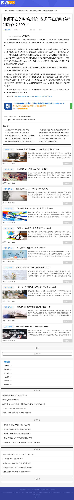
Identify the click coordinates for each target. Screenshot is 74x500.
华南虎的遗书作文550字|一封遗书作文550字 (17, 425)
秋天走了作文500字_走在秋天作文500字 (20, 116)
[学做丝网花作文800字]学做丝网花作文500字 (33, 307)
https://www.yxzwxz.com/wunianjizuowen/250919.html (33, 96)
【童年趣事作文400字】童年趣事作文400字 (52, 138)
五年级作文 (19, 10)
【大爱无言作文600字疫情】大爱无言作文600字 (16, 413)
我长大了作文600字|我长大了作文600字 (17, 133)
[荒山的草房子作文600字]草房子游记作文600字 (18, 438)
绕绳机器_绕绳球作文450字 (10, 400)
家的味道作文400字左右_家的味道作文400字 (33, 267)
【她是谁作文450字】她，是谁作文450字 (32, 169)
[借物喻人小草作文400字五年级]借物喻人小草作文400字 (37, 149)
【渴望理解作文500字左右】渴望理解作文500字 (16, 472)
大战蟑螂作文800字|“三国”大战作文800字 (14, 395)
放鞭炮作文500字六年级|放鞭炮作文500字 (32, 326)
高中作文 (8, 373)
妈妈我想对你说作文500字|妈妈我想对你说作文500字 (55, 133)
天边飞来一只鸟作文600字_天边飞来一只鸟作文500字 (21, 141)
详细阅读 (66, 164)
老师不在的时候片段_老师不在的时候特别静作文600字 (40, 10)
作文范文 (8, 381)
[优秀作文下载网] (8, 4)
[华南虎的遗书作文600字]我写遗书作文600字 (17, 433)
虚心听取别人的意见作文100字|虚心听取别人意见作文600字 (22, 442)
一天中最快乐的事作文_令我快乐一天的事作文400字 (36, 287)
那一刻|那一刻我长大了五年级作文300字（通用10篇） (18, 454)
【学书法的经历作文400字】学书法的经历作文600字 (18, 467)
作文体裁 (8, 377)
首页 (6, 10)
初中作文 (8, 369)
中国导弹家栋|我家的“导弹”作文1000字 (31, 248)
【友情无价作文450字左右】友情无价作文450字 (16, 463)
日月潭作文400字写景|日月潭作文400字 (14, 408)
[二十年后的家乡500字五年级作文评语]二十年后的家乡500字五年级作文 (23, 404)
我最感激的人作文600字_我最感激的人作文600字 (54, 130)
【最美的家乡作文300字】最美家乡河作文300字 (34, 208)
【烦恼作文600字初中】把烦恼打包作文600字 (33, 228)
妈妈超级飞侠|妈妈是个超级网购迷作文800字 (18, 138)
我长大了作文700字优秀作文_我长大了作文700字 (54, 135)
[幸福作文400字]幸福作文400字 (48, 141)
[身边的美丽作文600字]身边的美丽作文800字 (21, 120)
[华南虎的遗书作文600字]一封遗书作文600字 (17, 429)
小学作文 (12, 10)
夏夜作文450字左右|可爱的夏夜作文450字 (32, 189)
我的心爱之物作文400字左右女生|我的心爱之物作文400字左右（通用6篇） (27, 135)
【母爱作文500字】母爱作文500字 (12, 459)
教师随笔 (8, 384)
